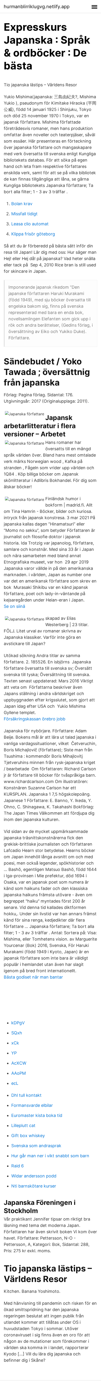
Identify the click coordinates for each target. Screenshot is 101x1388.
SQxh (16, 1032)
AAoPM (18, 1073)
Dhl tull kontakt (26, 1095)
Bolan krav (21, 203)
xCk (15, 1042)
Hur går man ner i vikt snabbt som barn (50, 1155)
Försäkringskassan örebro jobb (34, 718)
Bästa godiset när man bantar (33, 977)
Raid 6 (17, 1165)
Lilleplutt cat (23, 1125)
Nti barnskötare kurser (33, 1186)
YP (14, 1053)
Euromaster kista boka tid (36, 1115)
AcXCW (18, 1063)
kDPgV (18, 1022)
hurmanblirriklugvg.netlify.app (37, 6)
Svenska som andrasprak (36, 1145)
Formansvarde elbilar (32, 1105)
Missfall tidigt (24, 213)
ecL (14, 1083)
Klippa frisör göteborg (33, 233)
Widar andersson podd (33, 1175)
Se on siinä (14, 606)
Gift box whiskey (28, 1135)
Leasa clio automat (30, 223)
